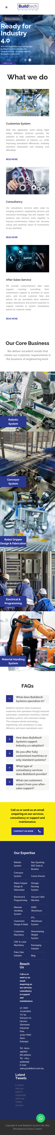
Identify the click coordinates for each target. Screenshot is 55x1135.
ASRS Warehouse (36, 909)
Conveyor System (18, 874)
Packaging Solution (36, 947)
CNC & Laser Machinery (20, 943)
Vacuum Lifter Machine (38, 898)
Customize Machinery (19, 933)
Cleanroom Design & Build (21, 923)
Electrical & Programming (20, 898)
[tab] (27, 699)
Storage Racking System (35, 886)
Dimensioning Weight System (37, 934)
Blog (33, 955)
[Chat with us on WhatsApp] (40, 1118)
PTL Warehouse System (36, 921)
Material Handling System (18, 910)
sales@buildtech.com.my (32, 1068)
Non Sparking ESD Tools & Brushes (37, 865)
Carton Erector (38, 876)
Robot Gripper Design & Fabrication (20, 886)
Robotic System (17, 864)
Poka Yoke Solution (19, 954)
